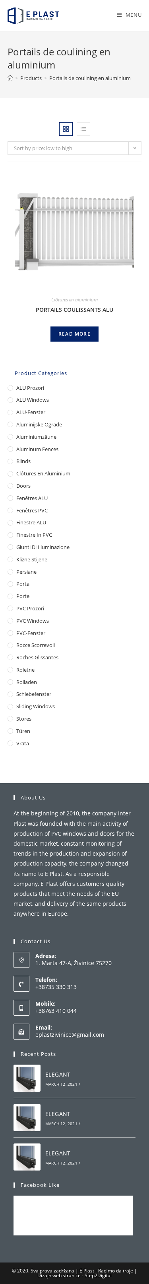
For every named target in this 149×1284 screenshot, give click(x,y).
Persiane (26, 571)
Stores (23, 718)
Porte (22, 596)
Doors (23, 485)
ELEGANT (58, 1074)
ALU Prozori (30, 387)
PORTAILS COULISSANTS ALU (74, 309)
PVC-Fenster (30, 633)
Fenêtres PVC (32, 510)
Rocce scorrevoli (35, 645)
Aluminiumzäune (36, 436)
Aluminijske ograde (39, 424)
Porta (22, 583)
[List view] (83, 129)
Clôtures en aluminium (74, 299)
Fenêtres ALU (32, 498)
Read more (74, 333)
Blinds (23, 461)
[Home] (10, 78)
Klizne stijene (31, 559)
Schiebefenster (33, 694)
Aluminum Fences (37, 449)
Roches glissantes (37, 657)
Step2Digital (98, 1275)
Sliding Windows (35, 706)
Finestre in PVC (34, 534)
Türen (23, 731)
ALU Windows (32, 399)
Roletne (25, 669)
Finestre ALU (31, 522)
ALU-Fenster (30, 412)
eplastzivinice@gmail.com (69, 1034)
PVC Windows (32, 620)
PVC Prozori (30, 608)
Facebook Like (40, 1184)
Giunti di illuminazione (43, 547)
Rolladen (26, 682)
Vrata (22, 743)
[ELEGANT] (27, 1078)
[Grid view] (66, 129)
